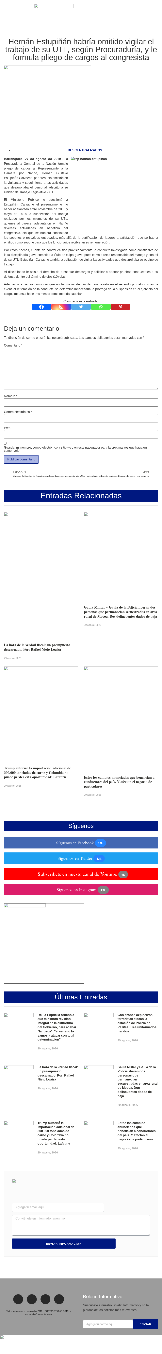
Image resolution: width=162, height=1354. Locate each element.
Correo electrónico (18, 412)
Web (7, 428)
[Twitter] (81, 307)
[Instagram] (61, 307)
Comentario (13, 345)
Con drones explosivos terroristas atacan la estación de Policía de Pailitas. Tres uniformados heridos (137, 1023)
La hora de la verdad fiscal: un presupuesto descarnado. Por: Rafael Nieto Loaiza (37, 647)
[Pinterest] (120, 307)
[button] (6, 14)
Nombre (10, 396)
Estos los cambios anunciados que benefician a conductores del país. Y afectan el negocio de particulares (119, 782)
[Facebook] (41, 307)
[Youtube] (59, 1299)
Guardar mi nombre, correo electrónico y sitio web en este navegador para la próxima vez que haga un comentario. (75, 449)
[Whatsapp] (101, 307)
